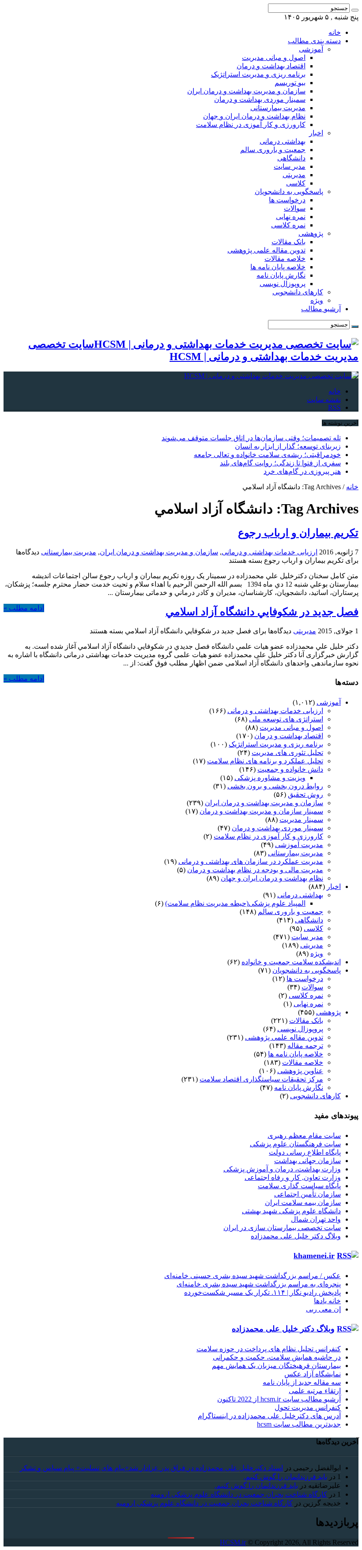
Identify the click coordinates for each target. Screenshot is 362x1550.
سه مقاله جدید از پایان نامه (302, 1382)
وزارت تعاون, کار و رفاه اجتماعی (293, 1177)
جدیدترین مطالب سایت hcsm (299, 1424)
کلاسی (295, 183)
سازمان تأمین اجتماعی (307, 1194)
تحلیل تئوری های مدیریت (287, 752)
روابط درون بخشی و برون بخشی (275, 786)
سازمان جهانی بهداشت (307, 1160)
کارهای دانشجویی (297, 292)
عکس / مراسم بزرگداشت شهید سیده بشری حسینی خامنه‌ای (252, 1275)
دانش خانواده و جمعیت (290, 769)
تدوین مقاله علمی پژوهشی (266, 250)
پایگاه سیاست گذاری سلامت (299, 1185)
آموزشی (311, 49)
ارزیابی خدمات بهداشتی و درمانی (269, 552)
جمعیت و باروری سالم (272, 149)
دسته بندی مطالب (314, 41)
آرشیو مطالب (321, 308)
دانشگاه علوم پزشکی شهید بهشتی (291, 1211)
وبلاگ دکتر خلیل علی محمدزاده (296, 1236)
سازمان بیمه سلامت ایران (303, 1202)
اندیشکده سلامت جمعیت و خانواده (291, 962)
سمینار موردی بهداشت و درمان (259, 99)
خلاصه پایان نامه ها (277, 267)
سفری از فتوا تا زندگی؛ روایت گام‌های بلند (280, 463)
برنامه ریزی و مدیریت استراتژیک (258, 74)
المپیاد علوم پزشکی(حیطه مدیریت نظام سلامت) (235, 903)
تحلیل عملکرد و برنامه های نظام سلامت (265, 761)
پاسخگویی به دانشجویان (289, 191)
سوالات (294, 208)
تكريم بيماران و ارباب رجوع (298, 533)
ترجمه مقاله (305, 1045)
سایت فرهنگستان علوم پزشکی (295, 1144)
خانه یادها (327, 1301)
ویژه (316, 300)
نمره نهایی (290, 216)
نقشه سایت (324, 399)
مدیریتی (294, 174)
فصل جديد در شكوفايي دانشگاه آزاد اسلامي (262, 611)
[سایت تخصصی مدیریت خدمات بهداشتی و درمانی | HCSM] (271, 375)
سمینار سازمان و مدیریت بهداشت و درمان (261, 811)
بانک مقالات (288, 241)
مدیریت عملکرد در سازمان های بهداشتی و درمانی (250, 861)
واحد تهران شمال (316, 1219)
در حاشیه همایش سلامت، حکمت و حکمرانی (277, 1357)
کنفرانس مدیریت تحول (308, 1407)
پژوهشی (310, 233)
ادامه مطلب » (24, 608)
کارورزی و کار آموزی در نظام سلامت (250, 124)
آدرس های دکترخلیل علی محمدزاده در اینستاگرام (269, 1416)
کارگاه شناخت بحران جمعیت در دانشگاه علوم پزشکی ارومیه (239, 1494)
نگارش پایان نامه (280, 275)
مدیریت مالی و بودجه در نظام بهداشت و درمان (255, 870)
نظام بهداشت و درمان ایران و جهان (254, 116)
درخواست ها (287, 200)
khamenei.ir (314, 1255)
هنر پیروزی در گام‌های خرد (302, 471)
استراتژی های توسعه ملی (286, 719)
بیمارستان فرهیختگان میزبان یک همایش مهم (276, 1365)
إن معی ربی (323, 1309)
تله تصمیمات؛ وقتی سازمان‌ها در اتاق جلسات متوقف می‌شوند (251, 438)
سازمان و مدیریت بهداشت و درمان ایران (246, 91)
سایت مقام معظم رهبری (304, 1135)
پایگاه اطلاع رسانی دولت (305, 1152)
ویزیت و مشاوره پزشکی (269, 777)
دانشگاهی (291, 158)
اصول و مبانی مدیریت (273, 57)
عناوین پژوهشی (300, 1070)
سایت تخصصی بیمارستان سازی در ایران (282, 1227)
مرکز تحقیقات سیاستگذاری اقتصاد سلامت (261, 1079)
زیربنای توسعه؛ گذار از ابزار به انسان (288, 446)
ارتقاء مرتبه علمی (315, 1390)
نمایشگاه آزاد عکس (312, 1374)
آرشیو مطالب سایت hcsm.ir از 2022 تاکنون (279, 1399)
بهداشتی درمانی (282, 141)
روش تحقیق (305, 794)
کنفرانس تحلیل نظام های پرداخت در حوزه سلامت (268, 1349)
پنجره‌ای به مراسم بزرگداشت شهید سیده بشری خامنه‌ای (259, 1284)
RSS (334, 407)
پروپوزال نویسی (282, 283)
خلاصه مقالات (284, 258)
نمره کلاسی (288, 225)
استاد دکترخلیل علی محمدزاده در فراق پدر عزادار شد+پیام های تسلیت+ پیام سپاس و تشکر (151, 1468)
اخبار (316, 133)
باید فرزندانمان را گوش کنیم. (285, 1476)
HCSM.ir (233, 1542)
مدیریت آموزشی (299, 844)
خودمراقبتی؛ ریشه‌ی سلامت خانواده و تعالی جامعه (267, 454)
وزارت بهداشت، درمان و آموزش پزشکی (282, 1169)
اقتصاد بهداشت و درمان (271, 66)
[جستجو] (354, 10)
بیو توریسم (290, 82)
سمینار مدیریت (301, 819)
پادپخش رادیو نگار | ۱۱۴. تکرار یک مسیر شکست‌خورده (262, 1292)
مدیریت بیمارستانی (277, 108)
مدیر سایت (289, 166)
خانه (334, 32)
